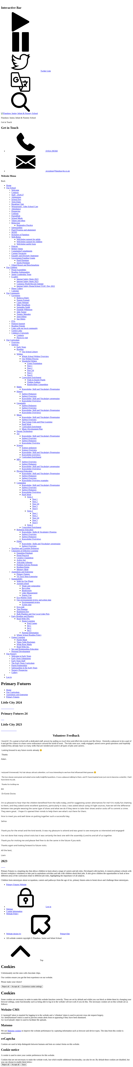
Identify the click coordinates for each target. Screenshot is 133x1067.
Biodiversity (27, 590)
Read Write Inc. (23, 647)
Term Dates (16, 202)
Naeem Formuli (23, 300)
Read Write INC (23, 619)
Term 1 (30, 497)
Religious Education (25, 530)
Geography (21, 403)
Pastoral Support (18, 323)
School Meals (17, 218)
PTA (13, 321)
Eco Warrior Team (24, 597)
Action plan (26, 604)
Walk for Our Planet (25, 581)
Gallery (14, 672)
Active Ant (21, 560)
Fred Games (32, 623)
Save (24, 1065)
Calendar (15, 291)
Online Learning (18, 637)
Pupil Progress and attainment (23, 230)
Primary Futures (23, 574)
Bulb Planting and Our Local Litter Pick (33, 614)
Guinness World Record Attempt (30, 284)
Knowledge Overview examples (35, 480)
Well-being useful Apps (26, 244)
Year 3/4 (30, 370)
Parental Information (30, 633)
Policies (14, 246)
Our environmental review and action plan (34, 600)
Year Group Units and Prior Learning (37, 422)
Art (18, 434)
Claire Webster (23, 302)
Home (8, 185)
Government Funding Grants (23, 258)
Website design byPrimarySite (38, 934)
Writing (20, 354)
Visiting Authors (33, 382)
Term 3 (30, 525)
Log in (9, 677)
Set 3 (29, 630)
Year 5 (29, 373)
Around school (23, 583)
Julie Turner (21, 312)
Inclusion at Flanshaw (20, 235)
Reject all (5, 987)
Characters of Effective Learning (24, 551)
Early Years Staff (18, 661)
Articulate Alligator (24, 562)
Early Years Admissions (21, 658)
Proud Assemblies (18, 270)
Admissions (16, 197)
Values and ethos (18, 220)
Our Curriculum (12, 340)
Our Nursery (11, 654)
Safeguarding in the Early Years (24, 668)
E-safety (14, 277)
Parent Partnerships (19, 665)
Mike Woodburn (23, 305)
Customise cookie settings (32, 987)
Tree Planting (22, 609)
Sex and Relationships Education (24, 649)
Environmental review (31, 602)
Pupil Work (26, 424)
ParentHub (15, 216)
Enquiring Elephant (25, 553)
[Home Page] (19, 113)
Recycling (26, 588)
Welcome (15, 190)
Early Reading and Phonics (22, 616)
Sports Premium (23, 263)
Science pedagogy (29, 448)
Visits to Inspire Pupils (36, 380)
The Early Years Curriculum (22, 663)
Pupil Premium (23, 260)
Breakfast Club (17, 204)
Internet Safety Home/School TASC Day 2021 (36, 286)
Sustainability (16, 579)
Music (19, 415)
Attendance (16, 209)
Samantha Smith (23, 307)
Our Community (13, 293)
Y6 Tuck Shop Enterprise (27, 576)
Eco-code (20, 607)
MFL (19, 459)
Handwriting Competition (37, 384)
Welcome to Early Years (21, 656)
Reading (20, 349)
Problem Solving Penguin (27, 565)
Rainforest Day (23, 612)
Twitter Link (46, 71)
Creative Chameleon (25, 558)
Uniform (14, 213)
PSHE (19, 541)
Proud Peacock (23, 555)
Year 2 (29, 368)
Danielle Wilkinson (24, 309)
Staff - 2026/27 (17, 195)
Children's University (20, 333)
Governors (15, 295)
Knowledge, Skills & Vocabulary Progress (39, 532)
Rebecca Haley (23, 298)
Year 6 (29, 375)
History (20, 391)
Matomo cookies (14, 1031)
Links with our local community (24, 328)
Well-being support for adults (28, 239)
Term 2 (30, 511)
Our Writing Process (30, 359)
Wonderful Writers (29, 361)
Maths (19, 387)
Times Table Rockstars (26, 642)
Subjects (14, 345)
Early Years (21, 347)
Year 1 (29, 366)
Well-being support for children (29, 242)
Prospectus (15, 211)
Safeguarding (16, 227)
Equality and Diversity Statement (24, 256)
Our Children (11, 267)
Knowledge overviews (31, 455)
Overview (15, 342)
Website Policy (12, 914)
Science (20, 445)
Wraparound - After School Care (24, 206)
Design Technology (25, 431)
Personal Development (20, 651)
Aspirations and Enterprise (22, 572)
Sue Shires (21, 319)
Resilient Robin (23, 567)
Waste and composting (31, 586)
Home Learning (28, 621)
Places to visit (22, 338)
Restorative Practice (25, 225)
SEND (14, 232)
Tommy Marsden (24, 314)
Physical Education (24, 471)
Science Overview (29, 450)
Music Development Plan (32, 429)
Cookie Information (14, 911)
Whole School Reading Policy (29, 635)
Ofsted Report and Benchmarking (25, 265)
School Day (16, 199)
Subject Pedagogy (29, 394)
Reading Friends (18, 326)
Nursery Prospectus (19, 670)
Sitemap (9, 909)
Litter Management (29, 593)
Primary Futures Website (16, 884)
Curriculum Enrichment (31, 377)
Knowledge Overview (31, 443)
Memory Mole (22, 569)
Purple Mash (22, 640)
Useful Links (16, 331)
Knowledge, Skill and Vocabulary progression (41, 398)
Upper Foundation (34, 363)
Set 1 (29, 626)
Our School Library (30, 352)
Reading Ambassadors (20, 272)
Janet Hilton (21, 316)
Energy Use (27, 595)
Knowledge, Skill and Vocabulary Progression (41, 389)
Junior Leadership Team (21, 274)
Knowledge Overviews (31, 401)
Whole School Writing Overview (35, 356)
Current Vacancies (18, 253)
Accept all (15, 987)
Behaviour (15, 223)
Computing (21, 483)
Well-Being (16, 237)
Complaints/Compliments (21, 251)
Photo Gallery (17, 288)
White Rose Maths (24, 644)
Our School (11, 188)
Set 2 (29, 628)
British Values (17, 249)
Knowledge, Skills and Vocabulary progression (41, 544)
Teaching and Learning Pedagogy (25, 548)
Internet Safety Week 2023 (27, 279)
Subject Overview (29, 396)
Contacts (15, 192)
